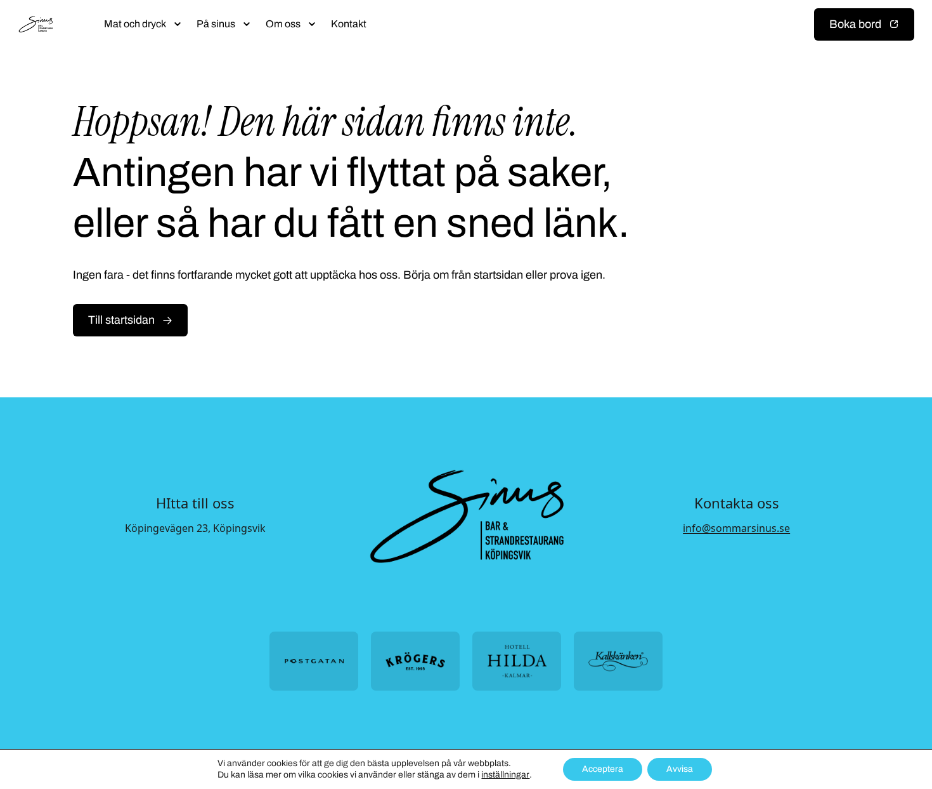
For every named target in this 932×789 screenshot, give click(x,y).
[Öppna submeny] (177, 24)
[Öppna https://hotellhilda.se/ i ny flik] (516, 661)
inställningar (505, 774)
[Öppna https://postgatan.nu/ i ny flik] (314, 661)
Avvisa (679, 769)
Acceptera (602, 769)
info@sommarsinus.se (736, 528)
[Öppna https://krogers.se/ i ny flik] (415, 661)
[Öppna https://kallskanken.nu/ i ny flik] (618, 661)
